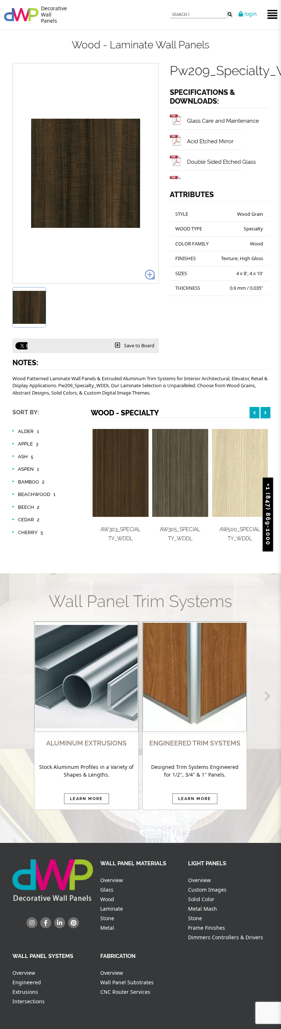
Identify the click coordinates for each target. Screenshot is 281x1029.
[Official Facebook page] (45, 922)
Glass (106, 889)
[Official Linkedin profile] (59, 922)
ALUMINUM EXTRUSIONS (86, 743)
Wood (107, 899)
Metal (107, 927)
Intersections (28, 1001)
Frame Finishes (206, 927)
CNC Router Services (125, 991)
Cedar (29, 519)
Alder (28, 431)
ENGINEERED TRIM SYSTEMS (194, 743)
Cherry (30, 532)
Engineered (26, 982)
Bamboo (31, 482)
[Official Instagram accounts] (31, 922)
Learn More (86, 798)
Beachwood (36, 494)
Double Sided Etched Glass (221, 162)
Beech (29, 507)
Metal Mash (202, 908)
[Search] (229, 14)
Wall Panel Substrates (127, 982)
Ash (25, 456)
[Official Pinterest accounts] (73, 922)
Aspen (28, 469)
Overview (111, 880)
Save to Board (138, 345)
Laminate (111, 908)
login (250, 13)
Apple (28, 444)
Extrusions (25, 991)
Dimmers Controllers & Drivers (225, 937)
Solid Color (201, 899)
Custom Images (207, 889)
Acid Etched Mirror (210, 141)
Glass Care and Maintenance (223, 121)
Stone (107, 918)
